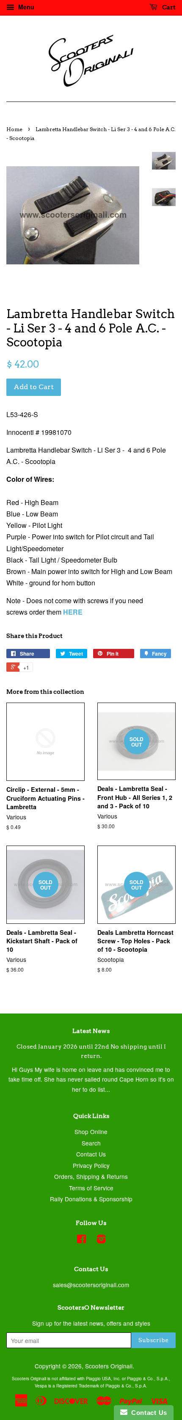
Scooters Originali (108, 1366)
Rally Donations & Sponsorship (91, 1199)
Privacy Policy (91, 1165)
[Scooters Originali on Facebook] (81, 1240)
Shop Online (91, 1131)
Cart (168, 7)
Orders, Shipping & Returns (91, 1176)
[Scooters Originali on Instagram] (101, 1240)
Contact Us (91, 1154)
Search (91, 1143)
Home (14, 129)
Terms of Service (91, 1188)
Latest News (91, 1030)
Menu (25, 7)
